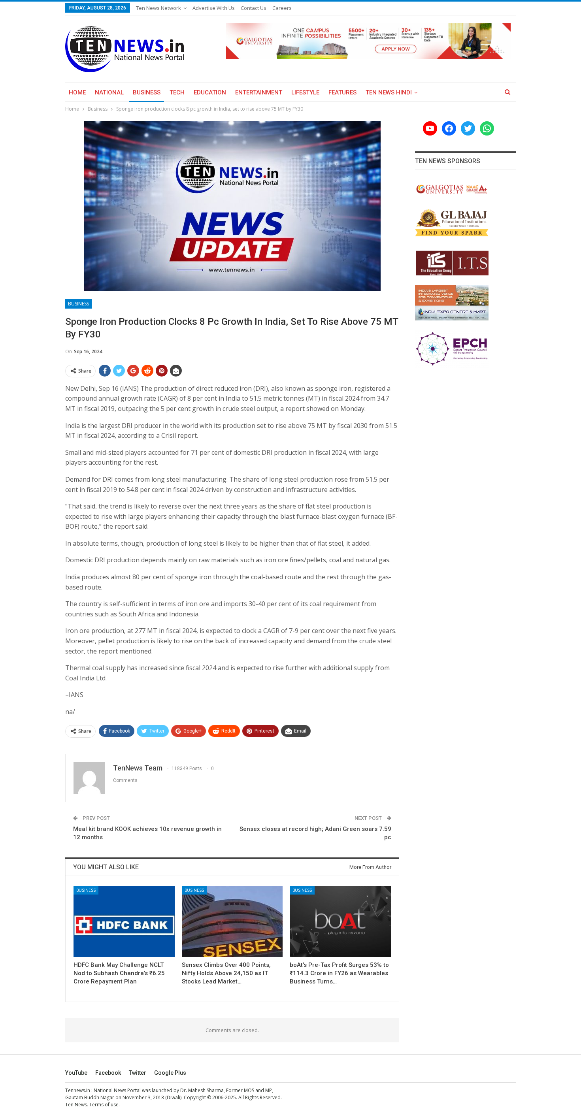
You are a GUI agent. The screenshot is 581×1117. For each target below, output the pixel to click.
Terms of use (104, 1104)
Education (210, 92)
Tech (177, 92)
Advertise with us (213, 7)
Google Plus (170, 1073)
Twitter (137, 1073)
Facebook (108, 1073)
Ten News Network (158, 7)
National (109, 92)
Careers (282, 7)
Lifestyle (305, 92)
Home (77, 92)
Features (342, 92)
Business (146, 92)
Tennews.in (77, 1090)
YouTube (76, 1073)
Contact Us (253, 7)
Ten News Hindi (389, 92)
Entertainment (258, 92)
